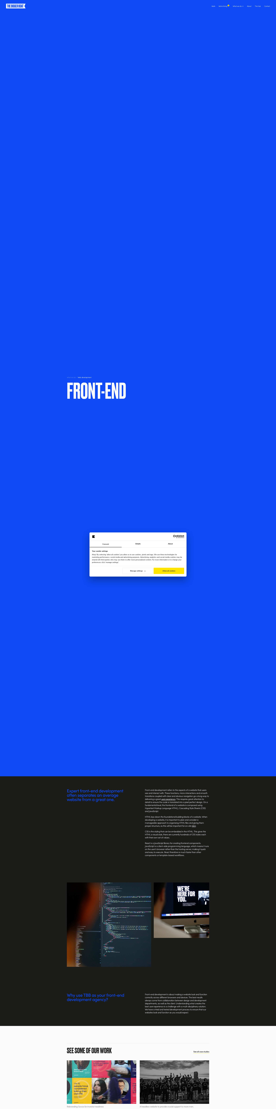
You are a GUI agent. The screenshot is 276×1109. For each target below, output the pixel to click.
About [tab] (170, 544)
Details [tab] (138, 544)
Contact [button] (267, 6)
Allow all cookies (168, 571)
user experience (168, 798)
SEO (194, 825)
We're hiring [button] (224, 6)
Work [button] (213, 6)
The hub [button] (258, 6)
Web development (84, 377)
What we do (237, 6)
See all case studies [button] (201, 1052)
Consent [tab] (105, 544)
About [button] (249, 6)
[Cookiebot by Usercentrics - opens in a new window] (174, 536)
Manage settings (136, 571)
